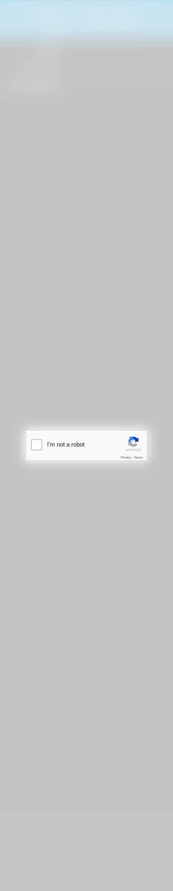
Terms (138, 457)
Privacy (126, 457)
